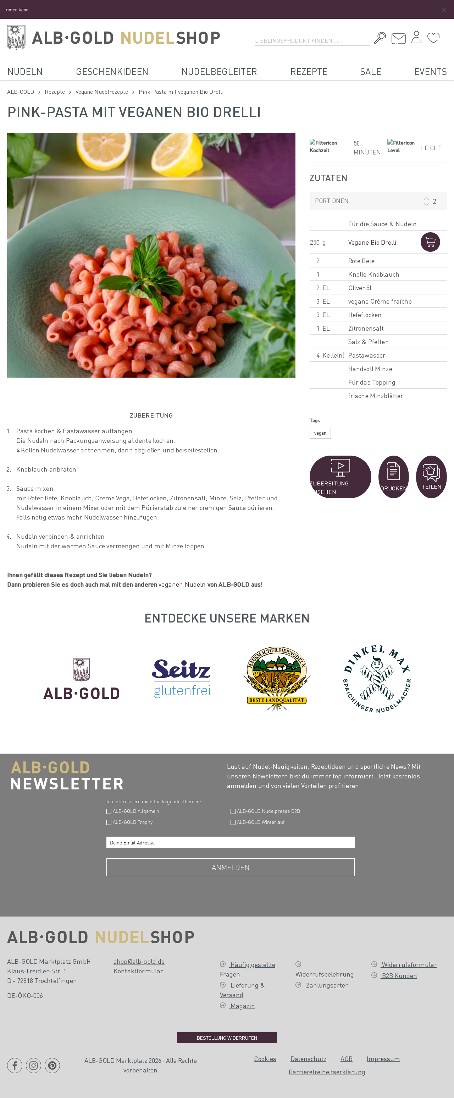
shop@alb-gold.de (139, 961)
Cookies (265, 1058)
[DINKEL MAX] (377, 677)
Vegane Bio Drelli (372, 242)
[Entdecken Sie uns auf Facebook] (14, 1069)
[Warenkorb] (445, 35)
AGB (346, 1058)
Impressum (383, 1058)
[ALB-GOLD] (81, 677)
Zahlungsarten (327, 985)
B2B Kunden (399, 975)
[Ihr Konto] (416, 39)
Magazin (242, 1005)
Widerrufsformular (409, 964)
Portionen (332, 201)
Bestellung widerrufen (227, 1037)
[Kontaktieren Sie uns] (399, 39)
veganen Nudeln (182, 584)
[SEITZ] (181, 677)
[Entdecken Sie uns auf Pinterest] (52, 1069)
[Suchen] (378, 39)
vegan (320, 432)
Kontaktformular (138, 971)
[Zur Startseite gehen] (113, 37)
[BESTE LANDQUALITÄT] (277, 677)
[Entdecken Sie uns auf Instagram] (33, 1069)
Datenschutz (308, 1058)
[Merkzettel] (433, 38)
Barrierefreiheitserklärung (327, 1071)
